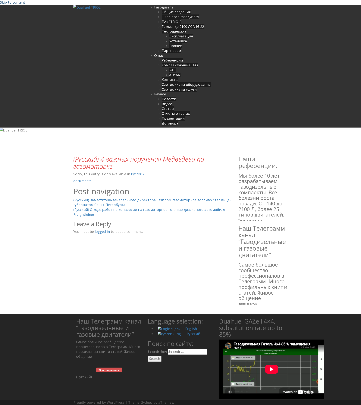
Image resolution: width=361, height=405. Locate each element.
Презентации (173, 118)
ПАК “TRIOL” (171, 21)
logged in (102, 231)
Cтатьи (168, 108)
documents (82, 181)
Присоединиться (248, 303)
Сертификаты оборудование (186, 84)
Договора (170, 123)
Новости (169, 99)
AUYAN (174, 75)
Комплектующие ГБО (180, 65)
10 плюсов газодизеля (180, 16)
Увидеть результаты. (250, 220)
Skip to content (12, 2)
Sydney (146, 402)
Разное (160, 94)
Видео (167, 104)
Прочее (175, 45)
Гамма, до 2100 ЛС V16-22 (183, 26)
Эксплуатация (181, 36)
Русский (138, 174)
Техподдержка (174, 31)
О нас (159, 55)
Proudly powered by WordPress (98, 402)
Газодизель (164, 7)
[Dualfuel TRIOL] (87, 7)
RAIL (172, 70)
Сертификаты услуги (179, 89)
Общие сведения (176, 12)
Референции (172, 60)
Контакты (170, 79)
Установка (178, 41)
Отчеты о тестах (176, 113)
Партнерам (171, 50)
